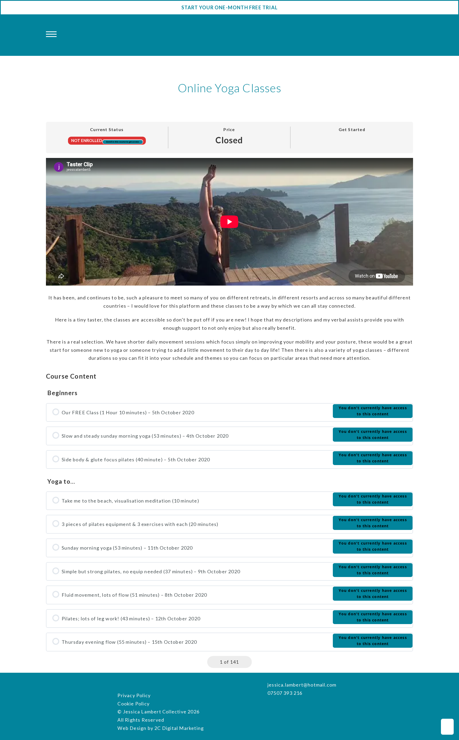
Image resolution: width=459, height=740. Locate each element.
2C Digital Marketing (179, 728)
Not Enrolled (87, 140)
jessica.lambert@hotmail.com (301, 685)
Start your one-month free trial (229, 7)
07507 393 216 (285, 693)
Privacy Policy (134, 695)
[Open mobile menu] (51, 34)
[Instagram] (280, 707)
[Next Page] (246, 662)
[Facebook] (270, 707)
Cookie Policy (133, 703)
